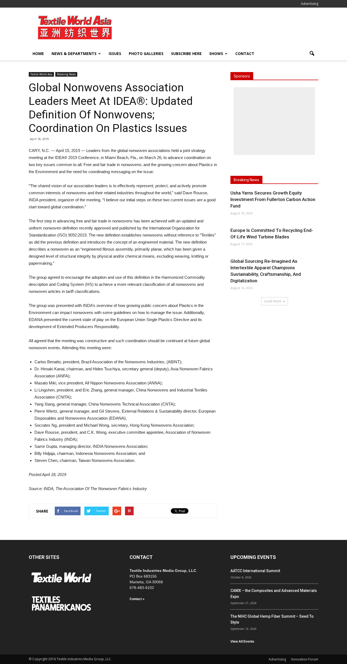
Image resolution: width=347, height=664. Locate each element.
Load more (272, 301)
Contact (244, 53)
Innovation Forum (304, 659)
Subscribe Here (186, 53)
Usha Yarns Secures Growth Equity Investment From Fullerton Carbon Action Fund (272, 199)
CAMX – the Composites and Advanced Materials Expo (273, 593)
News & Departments (74, 53)
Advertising (309, 3)
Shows (216, 53)
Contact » (137, 599)
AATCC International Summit (255, 571)
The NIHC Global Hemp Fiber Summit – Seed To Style (272, 619)
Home (38, 53)
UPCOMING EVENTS (253, 557)
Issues (115, 53)
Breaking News (66, 74)
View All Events (242, 641)
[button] (311, 53)
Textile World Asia (41, 74)
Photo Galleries (146, 53)
